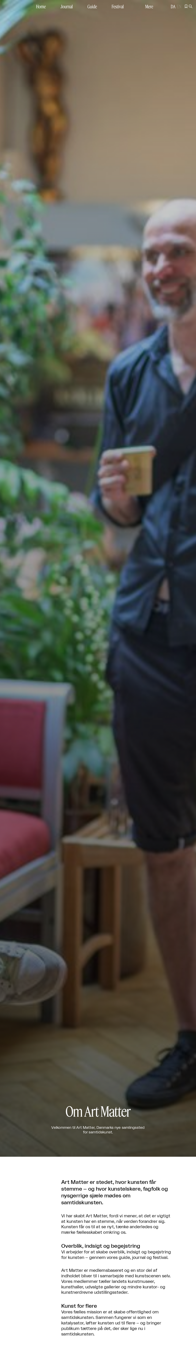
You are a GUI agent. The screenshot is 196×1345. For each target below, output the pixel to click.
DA (173, 6)
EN (179, 6)
